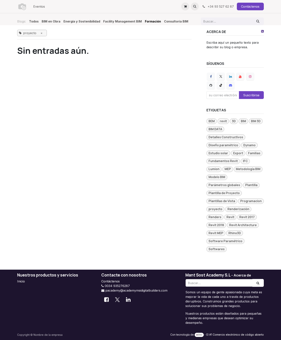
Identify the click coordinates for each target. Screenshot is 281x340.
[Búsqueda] (258, 21)
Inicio (21, 281)
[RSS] (262, 31)
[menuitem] (39, 6)
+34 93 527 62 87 (220, 6)
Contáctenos (250, 6)
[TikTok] (221, 85)
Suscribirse (251, 95)
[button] (195, 6)
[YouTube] (240, 76)
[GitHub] (211, 85)
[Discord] (230, 85)
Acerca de (242, 275)
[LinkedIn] (230, 76)
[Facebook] (211, 76)
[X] (221, 76)
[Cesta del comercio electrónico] (185, 6)
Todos (34, 21)
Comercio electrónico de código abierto (238, 334)
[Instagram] (250, 76)
